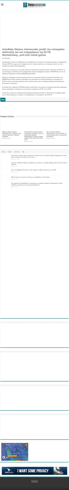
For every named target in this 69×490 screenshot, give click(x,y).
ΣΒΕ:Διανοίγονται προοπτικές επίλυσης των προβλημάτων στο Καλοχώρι (30, 177)
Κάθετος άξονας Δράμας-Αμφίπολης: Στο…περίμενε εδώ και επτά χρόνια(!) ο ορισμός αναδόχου (11, 134)
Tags (23, 152)
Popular (10, 152)
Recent (3, 152)
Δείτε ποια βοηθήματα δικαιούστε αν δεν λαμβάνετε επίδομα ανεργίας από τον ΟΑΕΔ (33, 170)
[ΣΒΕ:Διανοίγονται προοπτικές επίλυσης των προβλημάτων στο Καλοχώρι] (5, 178)
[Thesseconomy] (34, 5)
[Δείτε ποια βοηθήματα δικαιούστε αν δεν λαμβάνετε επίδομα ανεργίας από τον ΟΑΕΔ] (5, 172)
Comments (17, 152)
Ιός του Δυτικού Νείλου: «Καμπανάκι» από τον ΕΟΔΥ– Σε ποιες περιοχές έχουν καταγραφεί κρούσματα (57, 134)
